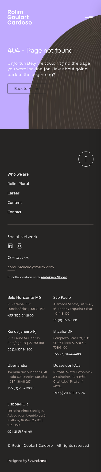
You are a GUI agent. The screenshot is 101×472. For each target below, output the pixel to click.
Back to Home (26, 88)
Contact (14, 212)
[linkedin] (10, 246)
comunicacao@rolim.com (31, 267)
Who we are (18, 174)
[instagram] (20, 246)
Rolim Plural (18, 183)
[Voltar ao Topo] (85, 159)
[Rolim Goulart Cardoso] (23, 17)
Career (13, 193)
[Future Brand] (37, 460)
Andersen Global (54, 277)
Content (15, 202)
